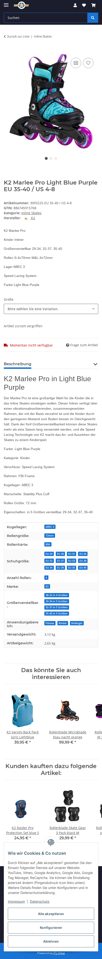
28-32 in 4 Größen (57, 595)
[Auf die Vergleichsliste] (76, 63)
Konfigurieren (51, 928)
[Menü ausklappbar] (6, 3)
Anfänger (77, 623)
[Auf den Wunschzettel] (88, 63)
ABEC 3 (50, 526)
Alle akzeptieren (51, 914)
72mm (50, 535)
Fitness (50, 623)
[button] (75, 5)
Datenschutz (40, 901)
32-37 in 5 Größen (57, 607)
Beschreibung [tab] (17, 364)
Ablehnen (51, 941)
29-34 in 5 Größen (57, 601)
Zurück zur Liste (18, 36)
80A (48, 544)
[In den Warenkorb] (7, 51)
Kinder (63, 623)
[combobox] (51, 309)
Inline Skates (31, 213)
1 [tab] (46, 158)
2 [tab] (51, 158)
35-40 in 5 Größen (57, 613)
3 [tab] (55, 158)
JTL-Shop (59, 953)
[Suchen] (92, 18)
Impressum (16, 901)
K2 (47, 586)
